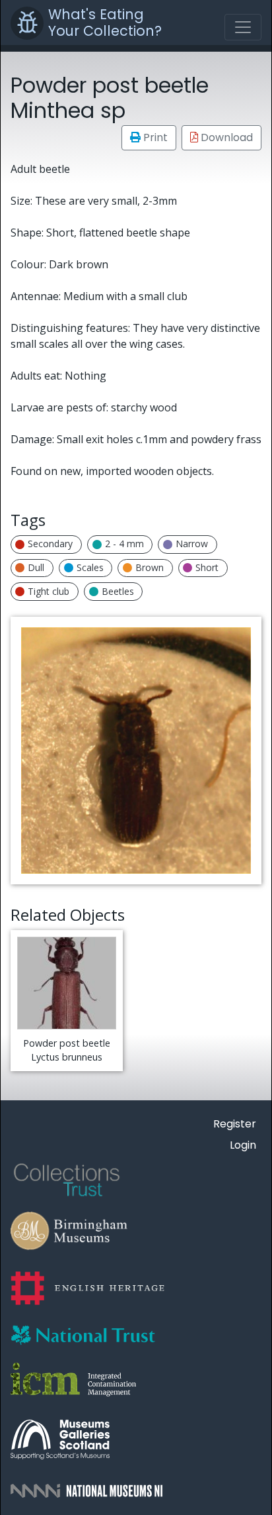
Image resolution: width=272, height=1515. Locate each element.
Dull (36, 567)
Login (243, 1145)
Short (207, 567)
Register (234, 1123)
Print (154, 137)
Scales (90, 567)
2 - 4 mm (124, 543)
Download (225, 137)
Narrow (192, 543)
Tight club (48, 591)
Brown (149, 567)
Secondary (50, 543)
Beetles (118, 591)
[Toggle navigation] (242, 27)
